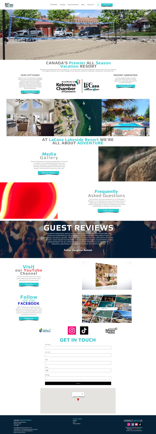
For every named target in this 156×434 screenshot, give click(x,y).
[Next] (114, 243)
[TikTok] (84, 330)
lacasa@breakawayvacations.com (23, 427)
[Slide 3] (80, 254)
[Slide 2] (77, 254)
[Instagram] (72, 330)
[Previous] (40, 243)
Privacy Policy (76, 423)
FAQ (74, 422)
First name (47, 344)
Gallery (75, 420)
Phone (46, 367)
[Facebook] (132, 424)
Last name (47, 352)
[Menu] (98, 5)
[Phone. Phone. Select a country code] (47, 370)
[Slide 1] (75, 254)
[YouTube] (136, 424)
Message (47, 375)
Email (46, 359)
